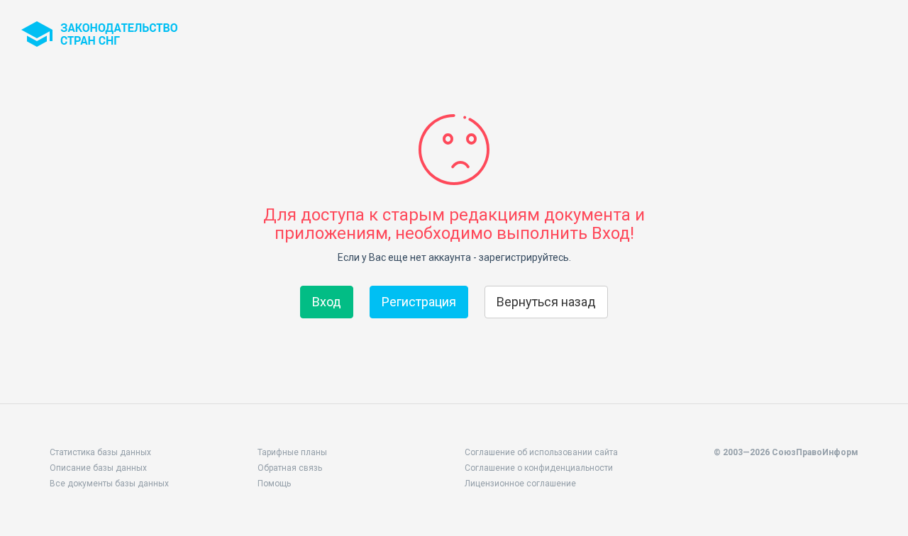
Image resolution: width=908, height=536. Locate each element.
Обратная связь (290, 468)
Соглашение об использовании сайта (541, 452)
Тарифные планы (292, 452)
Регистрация (419, 301)
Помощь (274, 483)
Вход (326, 301)
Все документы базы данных (109, 483)
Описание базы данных (98, 468)
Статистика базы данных (100, 452)
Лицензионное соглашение (520, 483)
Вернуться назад (546, 301)
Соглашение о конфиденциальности (539, 468)
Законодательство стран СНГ (99, 34)
